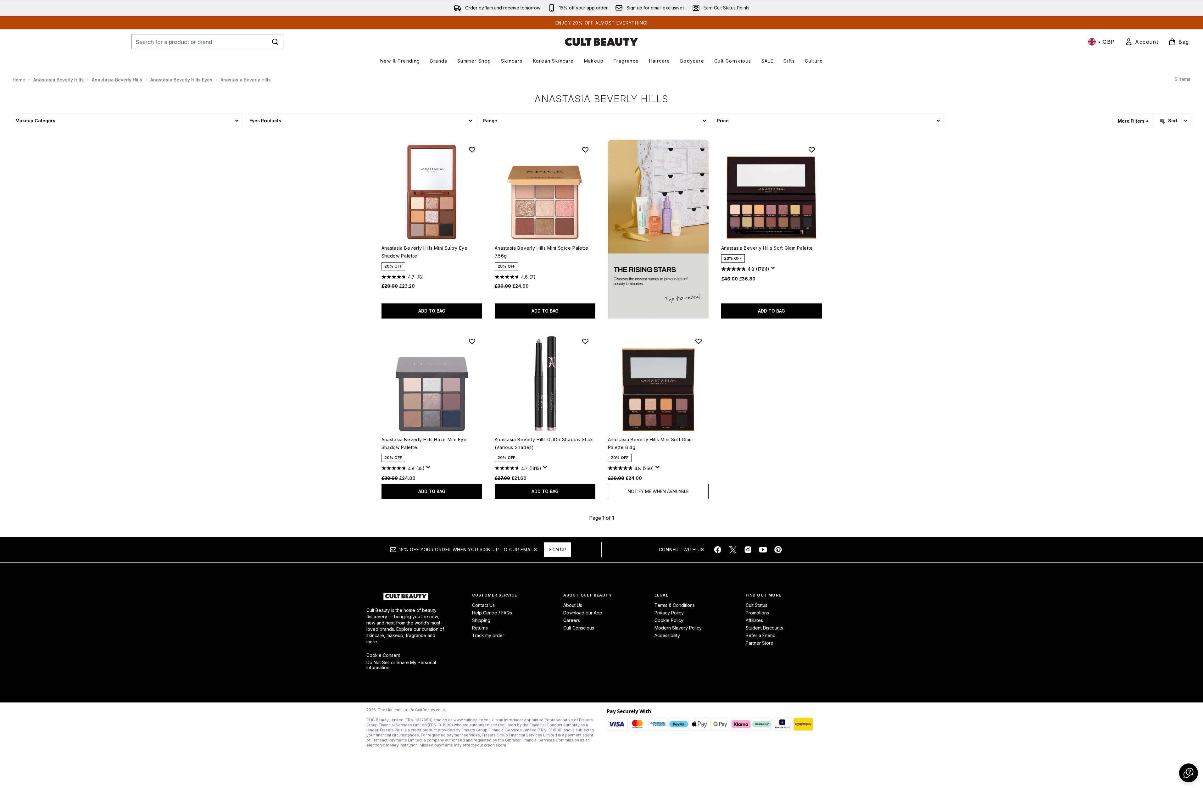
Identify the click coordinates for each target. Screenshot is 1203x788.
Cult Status (756, 605)
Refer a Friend (761, 635)
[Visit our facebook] (717, 549)
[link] (1141, 42)
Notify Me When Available (658, 491)
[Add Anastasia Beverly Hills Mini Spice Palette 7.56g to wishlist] (585, 149)
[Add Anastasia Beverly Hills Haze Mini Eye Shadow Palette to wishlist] (472, 341)
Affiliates (754, 620)
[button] (658, 229)
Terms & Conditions (674, 605)
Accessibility (667, 635)
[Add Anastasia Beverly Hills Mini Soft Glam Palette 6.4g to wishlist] (698, 341)
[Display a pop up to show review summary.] (774, 269)
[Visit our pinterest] (778, 549)
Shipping (481, 620)
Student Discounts (764, 627)
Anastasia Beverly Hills (58, 79)
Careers (571, 620)
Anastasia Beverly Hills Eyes (181, 79)
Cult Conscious (578, 627)
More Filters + (1133, 121)
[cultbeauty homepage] (601, 42)
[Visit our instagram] (747, 549)
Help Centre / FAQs (492, 612)
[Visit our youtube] (763, 549)
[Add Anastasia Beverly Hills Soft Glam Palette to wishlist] (811, 149)
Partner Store (759, 643)
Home (19, 79)
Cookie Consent (383, 655)
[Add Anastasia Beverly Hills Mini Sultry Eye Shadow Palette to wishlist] (472, 149)
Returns (480, 627)
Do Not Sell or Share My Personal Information (401, 665)
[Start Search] (275, 42)
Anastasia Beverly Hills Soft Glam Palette (767, 248)
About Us (572, 605)
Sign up (557, 549)
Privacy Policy (669, 612)
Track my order (488, 635)
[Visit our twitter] (732, 549)
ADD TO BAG (431, 311)
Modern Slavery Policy (678, 627)
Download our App (582, 612)
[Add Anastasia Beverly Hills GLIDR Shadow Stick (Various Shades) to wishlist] (585, 341)
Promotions (757, 612)
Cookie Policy (668, 620)
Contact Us (483, 605)
